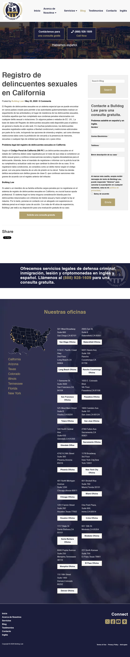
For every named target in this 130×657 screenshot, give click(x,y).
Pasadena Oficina (92, 397)
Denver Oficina (67, 591)
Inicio (37, 11)
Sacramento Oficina (92, 442)
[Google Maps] (124, 621)
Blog (83, 11)
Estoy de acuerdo (101, 194)
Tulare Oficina (67, 421)
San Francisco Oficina (67, 398)
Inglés (123, 11)
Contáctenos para (49, 34)
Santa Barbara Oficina (67, 540)
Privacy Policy (113, 645)
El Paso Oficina (92, 563)
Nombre (95, 127)
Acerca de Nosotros (49, 11)
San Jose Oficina (91, 421)
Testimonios (96, 11)
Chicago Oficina (67, 497)
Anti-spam (123, 645)
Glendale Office (67, 445)
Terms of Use (101, 645)
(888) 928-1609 (83, 34)
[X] (107, 622)
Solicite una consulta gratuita (41, 215)
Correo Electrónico (100, 136)
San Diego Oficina (67, 342)
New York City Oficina (92, 471)
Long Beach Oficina (67, 370)
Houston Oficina (67, 518)
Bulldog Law (18, 101)
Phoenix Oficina (67, 470)
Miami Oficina (92, 494)
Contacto (111, 11)
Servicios (69, 11)
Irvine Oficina (92, 518)
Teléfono (95, 145)
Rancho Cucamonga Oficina (92, 371)
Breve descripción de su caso (104, 155)
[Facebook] (113, 622)
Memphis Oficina (67, 566)
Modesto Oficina (92, 536)
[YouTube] (118, 622)
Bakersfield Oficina (91, 342)
